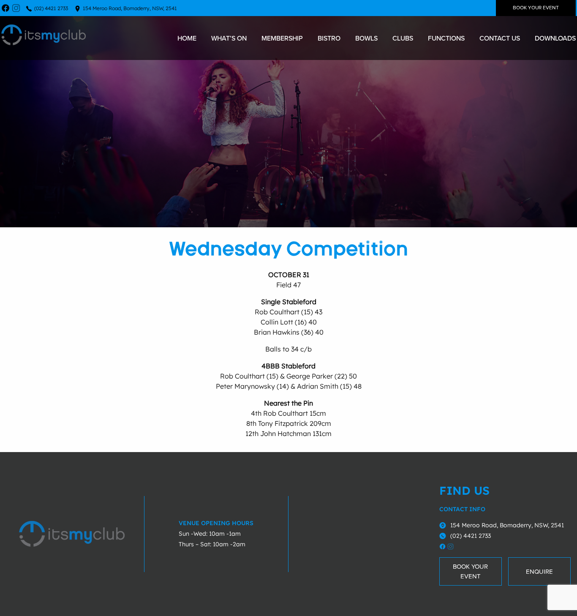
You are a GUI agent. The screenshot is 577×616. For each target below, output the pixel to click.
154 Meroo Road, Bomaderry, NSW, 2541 (130, 8)
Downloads (555, 38)
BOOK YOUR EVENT (536, 8)
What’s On (229, 38)
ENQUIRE (539, 571)
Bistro (329, 38)
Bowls (366, 38)
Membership (282, 38)
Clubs (402, 38)
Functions (446, 38)
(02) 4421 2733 (51, 8)
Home (186, 38)
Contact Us (499, 38)
